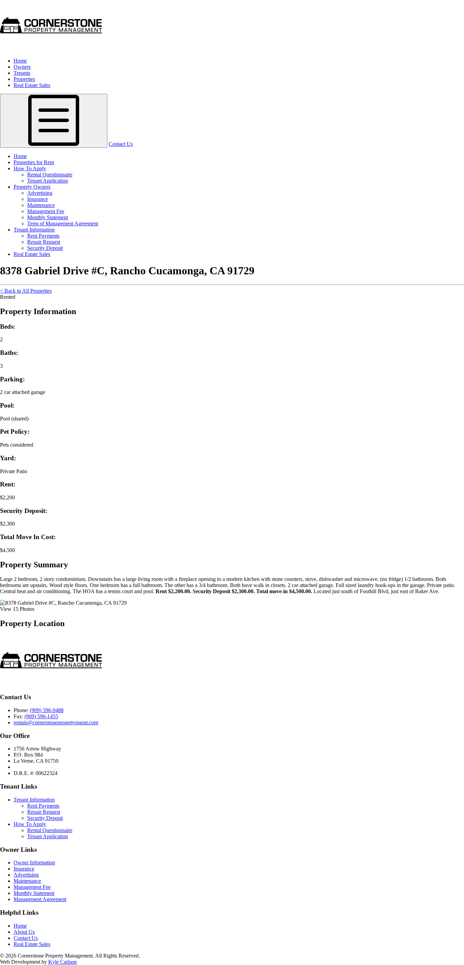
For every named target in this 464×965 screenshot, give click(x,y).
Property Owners (32, 187)
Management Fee (45, 211)
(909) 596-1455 (41, 716)
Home (20, 61)
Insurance (37, 199)
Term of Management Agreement (62, 223)
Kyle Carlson (62, 962)
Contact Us (121, 144)
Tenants (22, 73)
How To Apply (30, 168)
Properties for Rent (34, 162)
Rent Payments (43, 236)
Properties (24, 79)
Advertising (39, 193)
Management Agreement (40, 899)
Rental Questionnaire (49, 174)
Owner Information (34, 862)
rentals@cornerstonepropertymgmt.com (56, 722)
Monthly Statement (47, 217)
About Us (24, 932)
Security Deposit (45, 248)
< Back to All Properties (26, 291)
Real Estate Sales (32, 85)
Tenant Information (34, 229)
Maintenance (41, 205)
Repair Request (43, 242)
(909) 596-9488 (47, 710)
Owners (22, 67)
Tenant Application (47, 181)
